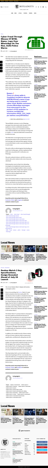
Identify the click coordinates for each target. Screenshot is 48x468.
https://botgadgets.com (17, 210)
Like (45, 441)
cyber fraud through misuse (12, 215)
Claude (35, 92)
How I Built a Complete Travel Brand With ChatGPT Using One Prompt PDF (18, 257)
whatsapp (8, 231)
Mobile (35, 75)
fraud (10, 230)
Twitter (12, 200)
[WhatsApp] (1, 71)
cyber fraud (16, 214)
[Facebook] (36, 7)
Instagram (19, 200)
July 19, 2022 (26, 119)
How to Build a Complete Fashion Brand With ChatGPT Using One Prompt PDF (41, 257)
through (23, 230)
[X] (41, 7)
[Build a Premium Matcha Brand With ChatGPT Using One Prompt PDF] (6, 248)
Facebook (7, 200)
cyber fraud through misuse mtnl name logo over (17, 222)
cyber (12, 132)
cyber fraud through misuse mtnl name (15, 219)
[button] (45, 7)
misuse (14, 230)
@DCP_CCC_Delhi (23, 113)
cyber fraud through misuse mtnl (14, 217)
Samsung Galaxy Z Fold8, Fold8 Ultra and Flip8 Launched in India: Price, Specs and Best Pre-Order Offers (40, 79)
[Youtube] (43, 7)
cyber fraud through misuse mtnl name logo (16, 220)
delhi (7, 230)
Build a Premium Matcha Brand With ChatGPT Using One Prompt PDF (40, 63)
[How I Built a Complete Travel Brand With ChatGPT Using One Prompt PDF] (18, 248)
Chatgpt (36, 59)
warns (28, 230)
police (19, 230)
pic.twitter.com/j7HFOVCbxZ (18, 115)
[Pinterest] (1, 68)
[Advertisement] (24, 24)
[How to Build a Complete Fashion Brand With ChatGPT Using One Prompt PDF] (41, 248)
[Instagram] (38, 7)
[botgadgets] (8, 211)
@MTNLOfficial (12, 99)
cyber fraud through (25, 214)
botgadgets (14, 51)
